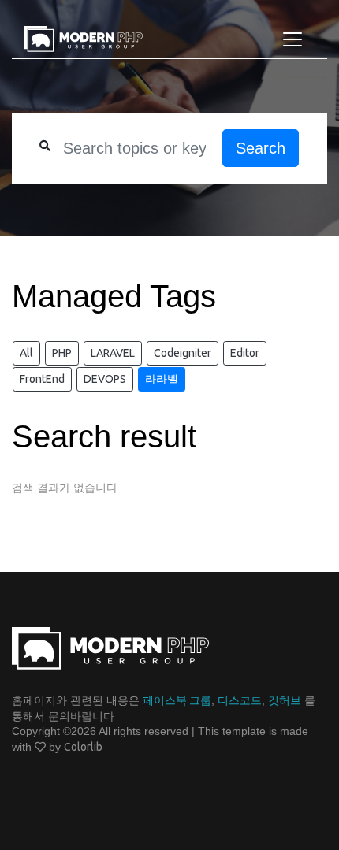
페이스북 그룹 (177, 700)
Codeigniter (182, 353)
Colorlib (83, 747)
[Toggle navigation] (292, 39)
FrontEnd (42, 379)
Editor (244, 353)
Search (260, 148)
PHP (62, 353)
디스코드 (240, 700)
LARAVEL (113, 353)
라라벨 (161, 379)
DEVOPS (105, 379)
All (26, 353)
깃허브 (284, 700)
